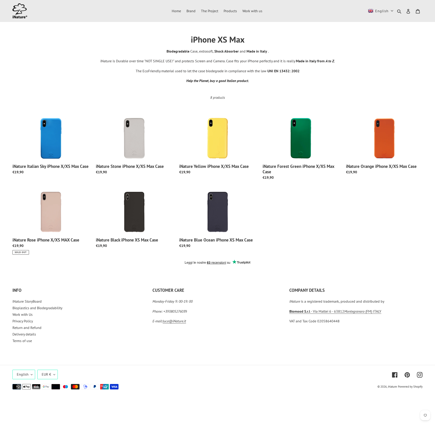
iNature (392, 387)
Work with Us (22, 314)
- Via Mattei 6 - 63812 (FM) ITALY (335, 311)
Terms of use (22, 340)
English (23, 374)
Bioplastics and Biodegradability (37, 308)
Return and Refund (26, 327)
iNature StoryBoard (27, 301)
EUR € (46, 374)
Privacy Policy (22, 321)
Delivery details (24, 334)
